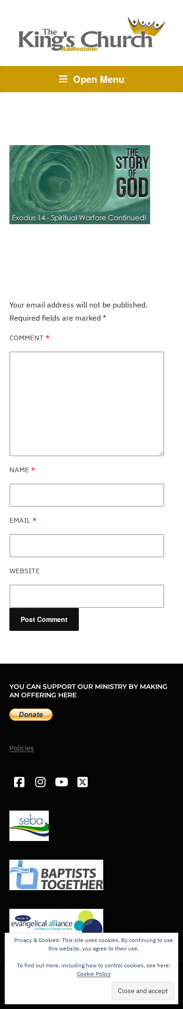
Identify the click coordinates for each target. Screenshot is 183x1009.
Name (22, 469)
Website (24, 570)
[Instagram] (40, 782)
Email (23, 520)
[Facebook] (19, 782)
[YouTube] (61, 782)
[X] (82, 782)
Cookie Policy (94, 973)
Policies (21, 748)
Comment (29, 337)
